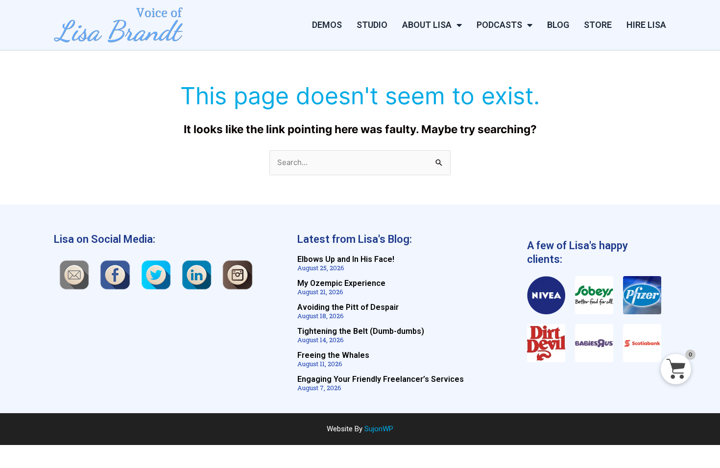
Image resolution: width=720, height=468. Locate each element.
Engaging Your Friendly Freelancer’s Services (380, 379)
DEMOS (327, 25)
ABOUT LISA (427, 25)
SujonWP (378, 428)
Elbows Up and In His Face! (345, 259)
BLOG (558, 25)
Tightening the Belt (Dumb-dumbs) (360, 331)
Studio (372, 25)
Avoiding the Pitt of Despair (348, 307)
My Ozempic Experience (341, 283)
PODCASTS (499, 25)
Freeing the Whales (333, 355)
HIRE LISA (646, 25)
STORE (598, 25)
